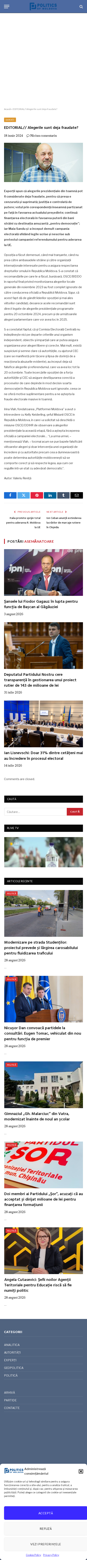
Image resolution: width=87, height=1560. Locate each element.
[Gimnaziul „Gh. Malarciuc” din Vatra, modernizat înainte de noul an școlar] (43, 1084)
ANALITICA (12, 1345)
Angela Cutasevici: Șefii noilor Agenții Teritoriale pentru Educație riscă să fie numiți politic (38, 1285)
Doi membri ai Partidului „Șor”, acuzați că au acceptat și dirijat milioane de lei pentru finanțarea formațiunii (43, 1199)
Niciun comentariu (43, 136)
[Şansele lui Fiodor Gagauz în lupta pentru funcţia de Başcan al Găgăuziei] (43, 572)
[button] (81, 1471)
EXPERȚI (10, 120)
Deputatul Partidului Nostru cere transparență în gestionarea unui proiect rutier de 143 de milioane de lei (40, 680)
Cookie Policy (33, 1555)
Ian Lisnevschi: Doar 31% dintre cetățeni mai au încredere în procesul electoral (43, 756)
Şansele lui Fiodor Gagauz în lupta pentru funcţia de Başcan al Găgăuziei (41, 604)
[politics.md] (43, 6)
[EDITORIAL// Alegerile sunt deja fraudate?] (43, 162)
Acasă (7, 109)
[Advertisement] (43, 60)
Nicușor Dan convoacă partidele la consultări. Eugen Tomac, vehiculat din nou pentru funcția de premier (42, 1033)
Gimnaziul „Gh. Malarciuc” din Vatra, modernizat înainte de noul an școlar (37, 1117)
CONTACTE (12, 1408)
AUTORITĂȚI (12, 1352)
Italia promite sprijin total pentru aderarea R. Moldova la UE (23, 523)
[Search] (81, 6)
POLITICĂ (11, 893)
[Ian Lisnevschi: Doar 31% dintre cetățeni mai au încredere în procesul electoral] (43, 724)
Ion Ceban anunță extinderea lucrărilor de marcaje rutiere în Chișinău (64, 523)
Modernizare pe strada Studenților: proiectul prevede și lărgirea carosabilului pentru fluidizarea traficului (41, 948)
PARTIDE (10, 1400)
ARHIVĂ (9, 1392)
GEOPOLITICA (13, 1368)
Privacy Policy (51, 1555)
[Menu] (6, 6)
